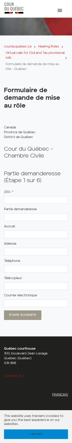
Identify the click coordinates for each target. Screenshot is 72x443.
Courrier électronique (20, 295)
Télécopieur (13, 278)
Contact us (12, 376)
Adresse (10, 243)
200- (8, 192)
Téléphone (12, 261)
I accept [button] (36, 434)
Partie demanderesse (20, 209)
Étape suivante (22, 315)
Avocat (9, 226)
